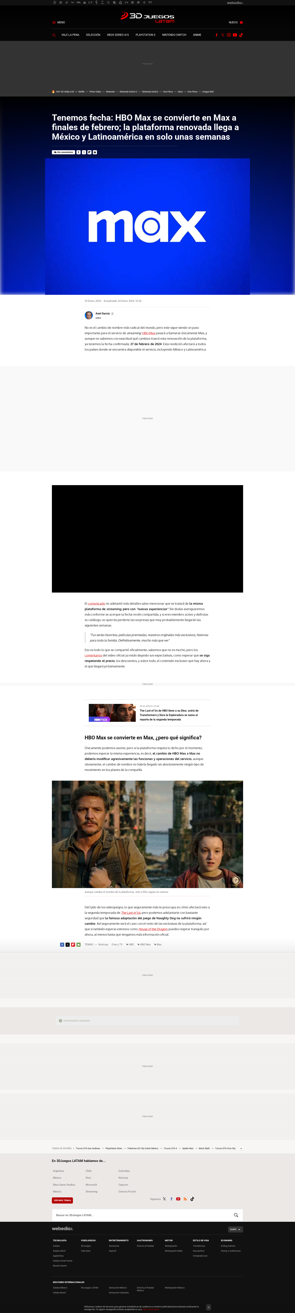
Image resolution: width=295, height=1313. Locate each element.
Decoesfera (198, 1251)
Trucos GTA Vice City (225, 1148)
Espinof (112, 1251)
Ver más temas (62, 1200)
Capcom (123, 1184)
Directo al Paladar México (145, 1289)
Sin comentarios (65, 152)
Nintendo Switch (174, 34)
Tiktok (241, 35)
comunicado (96, 603)
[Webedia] (62, 1228)
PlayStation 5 (145, 34)
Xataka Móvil (59, 1251)
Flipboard (89, 152)
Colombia (124, 1170)
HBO (131, 944)
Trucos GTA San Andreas (88, 1148)
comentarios (93, 655)
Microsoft (91, 1184)
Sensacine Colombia (119, 1292)
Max (159, 944)
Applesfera (58, 1256)
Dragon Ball (208, 91)
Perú (88, 1177)
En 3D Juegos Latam (149, 706)
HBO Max (148, 333)
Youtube (235, 35)
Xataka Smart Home (62, 1260)
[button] (104, 313)
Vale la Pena (70, 34)
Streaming (91, 1191)
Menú (61, 22)
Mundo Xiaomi (60, 1265)
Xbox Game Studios (64, 1184)
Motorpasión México (175, 1287)
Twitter (223, 35)
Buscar (236, 1215)
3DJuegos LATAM (147, 17)
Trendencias (199, 1246)
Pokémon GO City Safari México (143, 1148)
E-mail (95, 152)
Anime (197, 34)
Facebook (216, 35)
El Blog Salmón (228, 1246)
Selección (93, 34)
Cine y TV (117, 944)
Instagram (229, 35)
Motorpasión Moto (173, 1251)
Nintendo (110, 91)
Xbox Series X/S (118, 34)
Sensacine (114, 1246)
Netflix (81, 91)
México (57, 1177)
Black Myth (204, 1148)
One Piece (168, 91)
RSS (185, 1198)
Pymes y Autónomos (231, 1251)
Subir (233, 1229)
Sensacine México (118, 1287)
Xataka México (60, 1287)
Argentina (58, 1170)
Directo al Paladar (145, 1246)
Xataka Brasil (59, 1292)
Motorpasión (171, 1246)
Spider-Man (188, 1148)
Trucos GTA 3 (170, 1148)
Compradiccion (200, 1256)
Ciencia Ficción (127, 1191)
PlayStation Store (114, 1148)
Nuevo (233, 22)
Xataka (56, 1246)
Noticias (103, 944)
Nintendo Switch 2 (128, 91)
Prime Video (95, 91)
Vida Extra (85, 1251)
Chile (89, 1170)
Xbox (180, 91)
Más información (151, 1309)
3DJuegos (86, 1246)
